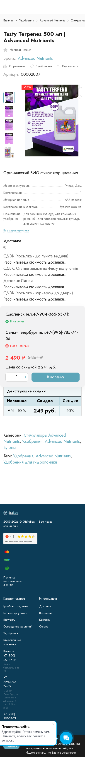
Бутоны (9, 448)
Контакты (44, 619)
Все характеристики (16, 230)
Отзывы (44, 626)
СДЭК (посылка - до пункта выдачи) (35, 256)
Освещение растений (17, 626)
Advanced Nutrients (52, 20)
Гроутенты (9, 619)
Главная (8, 20)
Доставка (45, 606)
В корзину (55, 377)
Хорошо (11, 746)
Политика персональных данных (12, 581)
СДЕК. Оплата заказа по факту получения (40, 268)
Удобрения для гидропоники (30, 462)
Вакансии (45, 613)
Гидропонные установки (12, 642)
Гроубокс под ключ (15, 606)
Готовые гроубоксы (15, 613)
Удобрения (26, 20)
